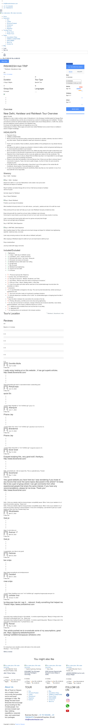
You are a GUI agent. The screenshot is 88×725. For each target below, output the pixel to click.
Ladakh (9, 21)
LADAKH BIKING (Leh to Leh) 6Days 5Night (75, 674)
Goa (8, 20)
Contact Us (10, 44)
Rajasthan (9, 28)
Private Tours (10, 33)
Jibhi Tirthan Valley (9, 673)
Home (5, 16)
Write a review (8, 652)
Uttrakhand (10, 25)
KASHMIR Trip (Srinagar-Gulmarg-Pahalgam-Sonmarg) (32, 672)
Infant (68, 100)
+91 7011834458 (8, 6)
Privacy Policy (52, 696)
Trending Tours (7, 30)
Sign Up (5, 50)
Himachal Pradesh (12, 23)
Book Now (4, 61)
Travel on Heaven (20, 724)
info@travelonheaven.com (10, 3)
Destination (6, 18)
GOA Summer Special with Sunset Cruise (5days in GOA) (53, 672)
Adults (68, 86)
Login (4, 48)
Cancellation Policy (12, 37)
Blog (4, 46)
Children (68, 93)
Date (67, 75)
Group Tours (10, 32)
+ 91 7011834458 (44, 715)
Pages (5, 35)
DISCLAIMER (10, 40)
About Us (9, 42)
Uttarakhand (32, 696)
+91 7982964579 (8, 8)
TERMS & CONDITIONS (13, 39)
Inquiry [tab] (79, 71)
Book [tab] (70, 71)
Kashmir (9, 27)
